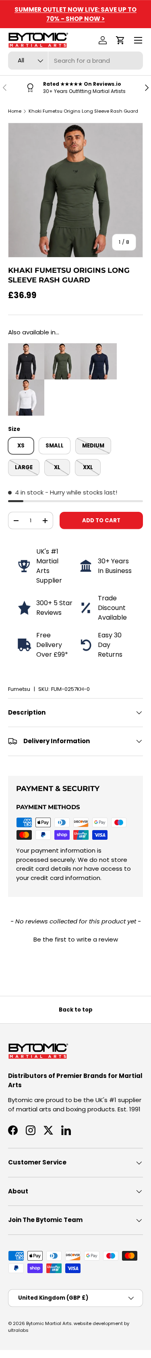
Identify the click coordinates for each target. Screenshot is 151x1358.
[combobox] (75, 61)
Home (14, 111)
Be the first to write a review (75, 939)
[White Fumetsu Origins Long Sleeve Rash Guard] (26, 383)
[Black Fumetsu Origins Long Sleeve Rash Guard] (26, 347)
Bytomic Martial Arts (49, 1323)
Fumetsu (19, 689)
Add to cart (101, 520)
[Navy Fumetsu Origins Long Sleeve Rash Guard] (99, 347)
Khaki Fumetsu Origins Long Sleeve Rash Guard (83, 111)
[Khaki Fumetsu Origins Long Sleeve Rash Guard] (62, 347)
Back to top (76, 1010)
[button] (120, 40)
